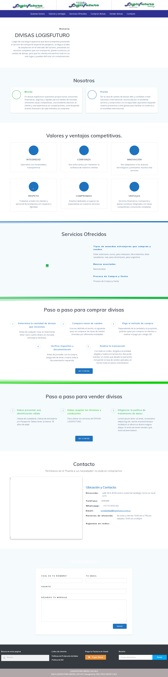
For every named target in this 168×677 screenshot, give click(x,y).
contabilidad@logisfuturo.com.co (116, 510)
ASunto (46, 586)
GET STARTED (84, 371)
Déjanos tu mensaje (54, 597)
